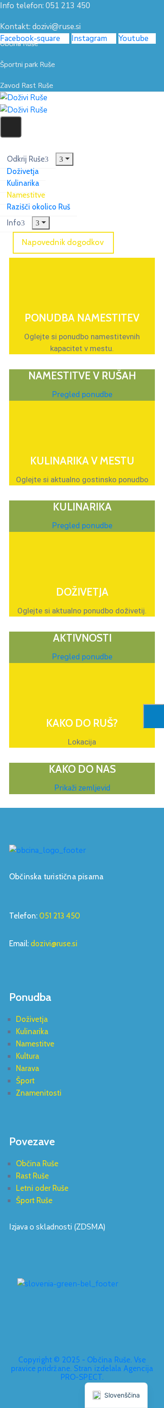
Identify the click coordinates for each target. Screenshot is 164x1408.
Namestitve (26, 194)
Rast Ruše (32, 1175)
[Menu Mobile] (10, 127)
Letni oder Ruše (42, 1188)
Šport (25, 1080)
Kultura (27, 1056)
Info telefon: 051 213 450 (45, 5)
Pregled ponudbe (82, 394)
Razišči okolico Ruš (38, 206)
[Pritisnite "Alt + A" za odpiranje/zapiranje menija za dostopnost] (153, 716)
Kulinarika (23, 183)
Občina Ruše (37, 1163)
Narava (27, 1068)
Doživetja (23, 171)
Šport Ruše (34, 1200)
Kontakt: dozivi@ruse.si (40, 26)
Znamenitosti (39, 1092)
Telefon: (44, 915)
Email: (43, 943)
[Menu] (64, 159)
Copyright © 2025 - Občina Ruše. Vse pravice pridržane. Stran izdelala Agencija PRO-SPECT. (82, 1368)
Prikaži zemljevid (82, 788)
